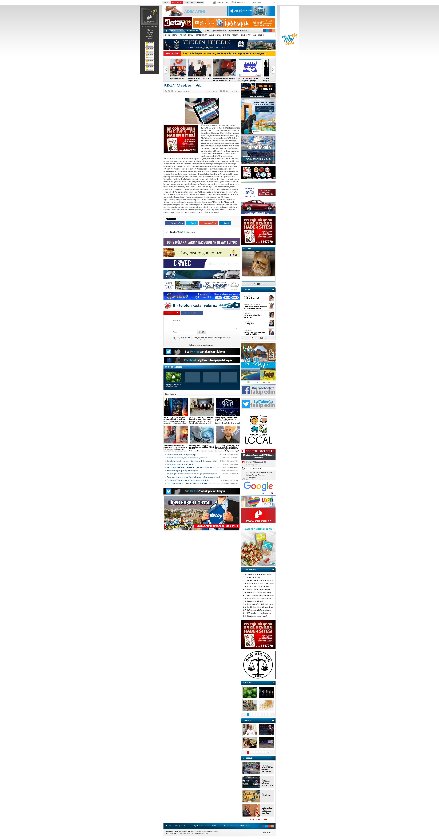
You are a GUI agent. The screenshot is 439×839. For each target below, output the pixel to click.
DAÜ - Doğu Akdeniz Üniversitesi (200, 826)
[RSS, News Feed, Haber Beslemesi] (273, 30)
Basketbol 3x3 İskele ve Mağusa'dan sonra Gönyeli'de (256, 593)
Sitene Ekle (200, 2)
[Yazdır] (227, 91)
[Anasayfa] (166, 31)
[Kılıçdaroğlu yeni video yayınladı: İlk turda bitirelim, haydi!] (266, 730)
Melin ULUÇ (252, 322)
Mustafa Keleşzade (255, 305)
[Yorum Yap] (221, 91)
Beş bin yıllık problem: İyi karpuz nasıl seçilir (173, 385)
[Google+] (172, 91)
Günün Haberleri (176, 2)
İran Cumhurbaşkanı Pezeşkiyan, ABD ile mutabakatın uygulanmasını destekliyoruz (224, 53)
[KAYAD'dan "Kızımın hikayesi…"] (250, 743)
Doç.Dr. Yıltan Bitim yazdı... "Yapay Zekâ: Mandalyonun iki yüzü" (187, 483)
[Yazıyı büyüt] (237, 91)
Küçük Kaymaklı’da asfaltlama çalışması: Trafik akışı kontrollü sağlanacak (257, 605)
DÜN (265, 820)
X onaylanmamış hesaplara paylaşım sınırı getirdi (182, 471)
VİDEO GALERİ (247, 720)
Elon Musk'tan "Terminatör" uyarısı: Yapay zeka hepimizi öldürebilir (188, 480)
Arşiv (192, 2)
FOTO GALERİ (247, 683)
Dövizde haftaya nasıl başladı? (254, 616)
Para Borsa (184, 826)
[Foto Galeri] (177, 31)
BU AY (252, 820)
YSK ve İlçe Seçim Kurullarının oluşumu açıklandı (180, 80)
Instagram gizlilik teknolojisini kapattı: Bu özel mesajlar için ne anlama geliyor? (192, 474)
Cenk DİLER (255, 297)
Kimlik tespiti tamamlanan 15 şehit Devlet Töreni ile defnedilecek (232, 80)
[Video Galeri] (192, 31)
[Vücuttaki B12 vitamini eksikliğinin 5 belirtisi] (266, 705)
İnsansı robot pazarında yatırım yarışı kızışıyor (181, 455)
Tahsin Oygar (249, 313)
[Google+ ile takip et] (270, 30)
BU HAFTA (259, 820)
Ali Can (248, 330)
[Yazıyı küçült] (232, 91)
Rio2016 (214, 826)
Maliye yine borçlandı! (202, 78)
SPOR (176, 826)
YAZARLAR (246, 290)
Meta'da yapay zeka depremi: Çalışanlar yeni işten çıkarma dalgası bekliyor (191, 467)
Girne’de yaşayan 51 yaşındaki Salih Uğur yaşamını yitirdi (257, 582)
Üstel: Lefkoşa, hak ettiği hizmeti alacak (257, 607)
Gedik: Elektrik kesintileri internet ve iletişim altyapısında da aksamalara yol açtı (192, 461)
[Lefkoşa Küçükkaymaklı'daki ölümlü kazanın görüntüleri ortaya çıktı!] (266, 743)
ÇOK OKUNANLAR (248, 758)
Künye (186, 2)
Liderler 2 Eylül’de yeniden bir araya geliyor (255, 80)
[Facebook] (166, 91)
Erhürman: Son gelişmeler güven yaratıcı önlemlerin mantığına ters (257, 599)
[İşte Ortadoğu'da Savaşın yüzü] (250, 705)
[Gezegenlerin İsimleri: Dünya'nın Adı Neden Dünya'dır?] (266, 692)
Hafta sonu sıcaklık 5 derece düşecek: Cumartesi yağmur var (228, 31)
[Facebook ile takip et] (264, 30)
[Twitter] (169, 91)
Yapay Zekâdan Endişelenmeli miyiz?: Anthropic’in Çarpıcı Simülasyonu (227, 448)
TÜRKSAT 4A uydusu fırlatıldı (186, 232)
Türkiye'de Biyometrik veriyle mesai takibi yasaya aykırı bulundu (187, 458)
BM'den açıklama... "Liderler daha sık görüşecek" (256, 614)
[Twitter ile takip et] (267, 30)
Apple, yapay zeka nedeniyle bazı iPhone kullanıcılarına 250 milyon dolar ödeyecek (193, 477)
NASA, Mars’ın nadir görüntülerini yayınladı (180, 464)
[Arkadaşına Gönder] (224, 91)
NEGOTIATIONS (244, 826)
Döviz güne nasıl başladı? (253, 601)
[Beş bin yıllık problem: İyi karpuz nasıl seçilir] (250, 692)
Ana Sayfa (166, 2)
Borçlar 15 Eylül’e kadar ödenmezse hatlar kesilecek (256, 587)
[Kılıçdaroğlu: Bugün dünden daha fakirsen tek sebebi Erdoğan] (250, 730)
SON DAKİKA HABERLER (250, 570)
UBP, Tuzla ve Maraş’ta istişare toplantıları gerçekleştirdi (258, 596)
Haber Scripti (267, 832)
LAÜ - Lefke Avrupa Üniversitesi (228, 826)
